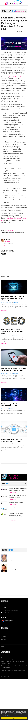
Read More (3, 310)
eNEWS (2, 646)
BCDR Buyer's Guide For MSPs (16, 508)
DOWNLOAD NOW (13, 492)
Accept (14, 718)
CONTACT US (4, 643)
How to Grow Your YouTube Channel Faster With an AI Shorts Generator (13, 369)
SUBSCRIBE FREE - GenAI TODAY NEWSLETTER (14, 477)
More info (8, 715)
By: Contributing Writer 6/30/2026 (9, 444)
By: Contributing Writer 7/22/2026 (9, 373)
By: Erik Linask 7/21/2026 (7, 408)
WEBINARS (3, 636)
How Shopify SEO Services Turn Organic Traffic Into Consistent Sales (12, 331)
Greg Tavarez (6, 32)
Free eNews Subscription (20, 11)
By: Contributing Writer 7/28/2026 (9, 336)
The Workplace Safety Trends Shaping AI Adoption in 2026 (11, 440)
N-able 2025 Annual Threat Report (16, 502)
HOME (2, 633)
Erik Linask (11, 555)
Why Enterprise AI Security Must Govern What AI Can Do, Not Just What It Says (12, 298)
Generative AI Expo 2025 (15, 77)
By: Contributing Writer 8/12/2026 (9, 302)
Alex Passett (10, 230)
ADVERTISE (3, 639)
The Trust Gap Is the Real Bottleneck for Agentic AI (10, 405)
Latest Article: (13, 557)
